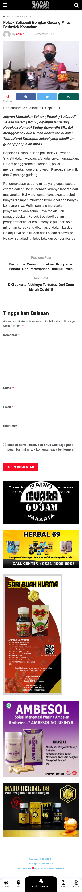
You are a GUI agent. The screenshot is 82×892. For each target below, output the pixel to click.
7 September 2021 (43, 34)
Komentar (11, 335)
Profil (18, 886)
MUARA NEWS (22, 16)
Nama (8, 387)
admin (20, 34)
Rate (76, 886)
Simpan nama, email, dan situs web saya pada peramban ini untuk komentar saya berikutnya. (40, 447)
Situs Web (10, 426)
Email (8, 407)
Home (6, 16)
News (63, 886)
